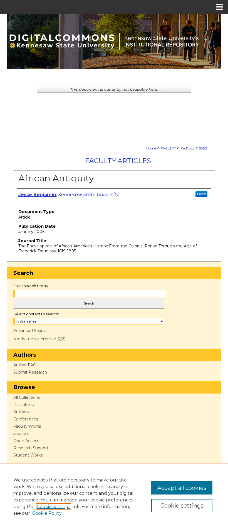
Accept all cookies (181, 488)
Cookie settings (53, 506)
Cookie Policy (47, 513)
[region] (114, 496)
